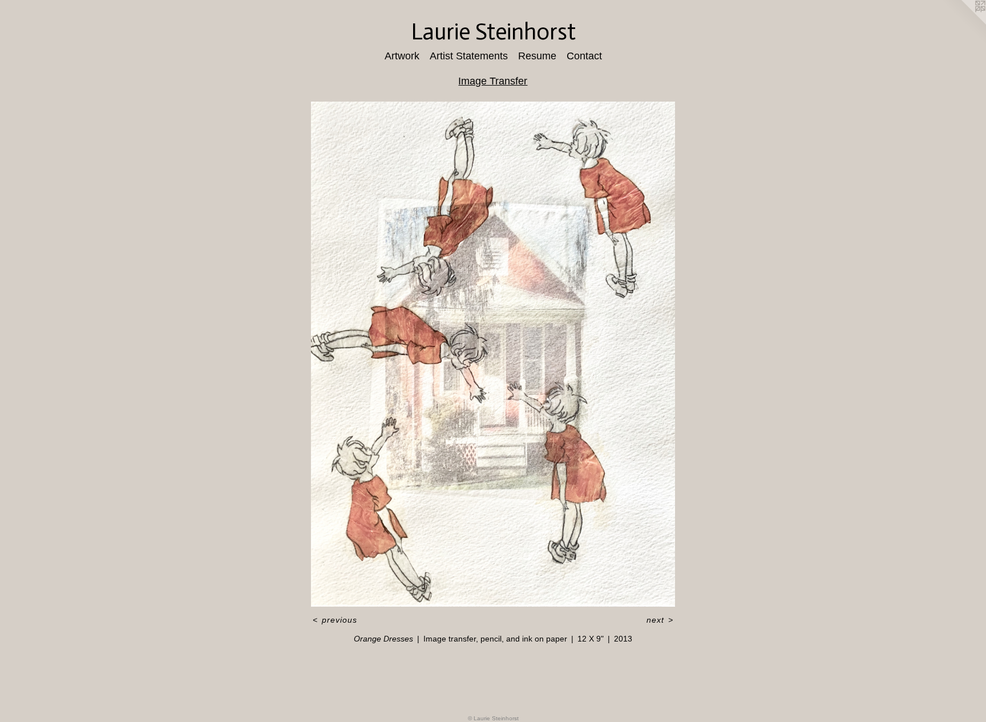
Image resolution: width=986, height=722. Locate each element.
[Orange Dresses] (493, 354)
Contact (584, 56)
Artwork (402, 56)
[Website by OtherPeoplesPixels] (963, 23)
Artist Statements (469, 56)
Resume (537, 56)
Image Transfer (492, 81)
